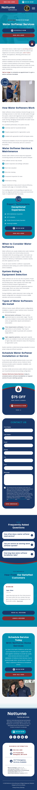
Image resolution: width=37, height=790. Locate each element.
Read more (27, 601)
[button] (33, 8)
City (5, 457)
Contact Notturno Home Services (13, 374)
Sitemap (22, 787)
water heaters (26, 52)
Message (7, 472)
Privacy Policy (12, 499)
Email (6, 442)
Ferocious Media (21, 785)
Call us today (6, 72)
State (5, 464)
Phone (6, 449)
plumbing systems (28, 49)
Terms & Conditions (22, 499)
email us (22, 497)
